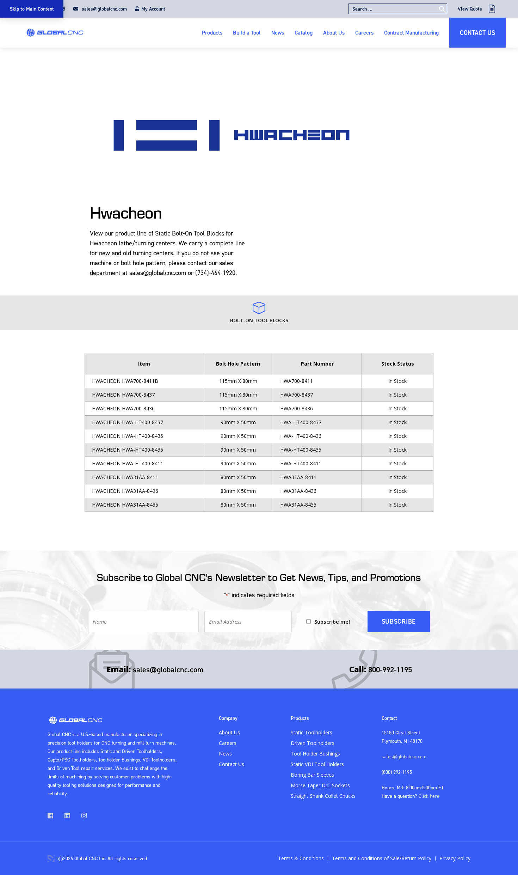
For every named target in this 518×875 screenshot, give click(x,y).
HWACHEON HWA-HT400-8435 (127, 449)
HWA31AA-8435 (298, 504)
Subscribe (399, 621)
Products (212, 32)
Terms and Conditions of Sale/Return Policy (381, 858)
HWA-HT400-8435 (300, 449)
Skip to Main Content (32, 9)
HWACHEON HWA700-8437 (123, 394)
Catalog (304, 32)
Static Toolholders (311, 732)
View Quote (470, 9)
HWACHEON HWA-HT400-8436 (127, 436)
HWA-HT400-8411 (300, 463)
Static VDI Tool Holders (317, 764)
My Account (153, 9)
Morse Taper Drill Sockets (320, 785)
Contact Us (477, 33)
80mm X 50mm (238, 477)
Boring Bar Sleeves (312, 774)
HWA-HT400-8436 (300, 436)
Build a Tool (247, 32)
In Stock (397, 381)
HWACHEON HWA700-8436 (123, 408)
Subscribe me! (332, 621)
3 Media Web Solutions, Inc (51, 858)
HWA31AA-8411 (298, 477)
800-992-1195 (390, 669)
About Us (334, 32)
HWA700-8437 (296, 394)
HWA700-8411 (296, 381)
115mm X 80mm (238, 381)
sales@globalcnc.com (103, 9)
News (277, 32)
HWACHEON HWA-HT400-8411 (127, 463)
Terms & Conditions (301, 858)
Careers (364, 32)
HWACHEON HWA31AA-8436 (125, 491)
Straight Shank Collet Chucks (323, 796)
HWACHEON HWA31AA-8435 (125, 504)
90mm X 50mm (238, 422)
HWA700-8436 (296, 408)
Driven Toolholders (312, 743)
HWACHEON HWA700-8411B (125, 381)
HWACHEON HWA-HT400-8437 (127, 422)
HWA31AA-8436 (298, 491)
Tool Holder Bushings (315, 753)
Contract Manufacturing (411, 32)
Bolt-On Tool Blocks (259, 320)
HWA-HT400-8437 (300, 422)
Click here (429, 796)
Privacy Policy (454, 858)
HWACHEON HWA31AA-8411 (125, 477)
